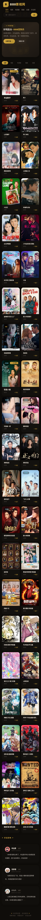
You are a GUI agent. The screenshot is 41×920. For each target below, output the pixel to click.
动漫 (27, 10)
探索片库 (21, 41)
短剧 (22, 10)
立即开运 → (9, 41)
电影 (11, 10)
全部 (5, 63)
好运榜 (33, 10)
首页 (6, 10)
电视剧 (17, 10)
